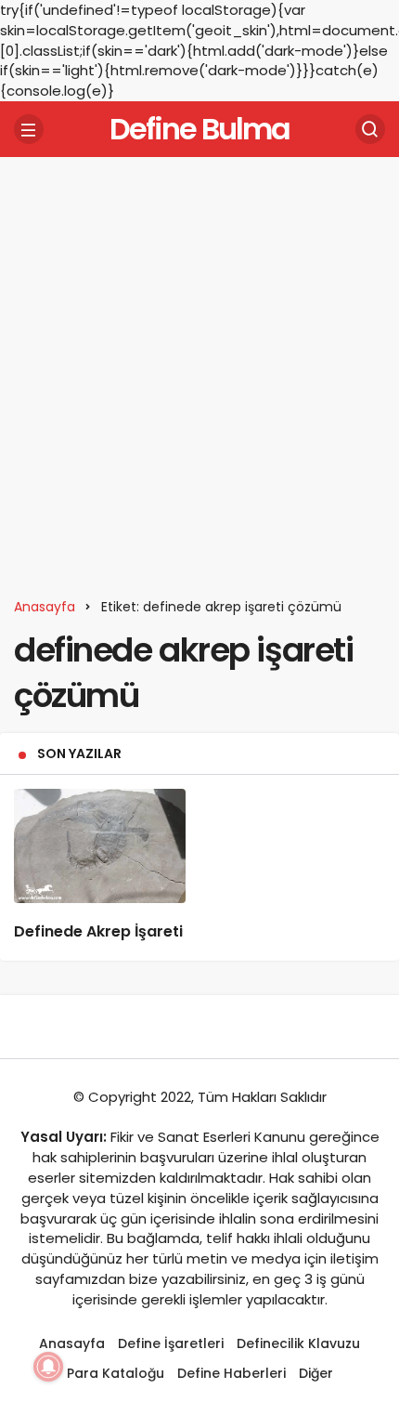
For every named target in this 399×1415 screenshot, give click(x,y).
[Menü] (29, 129)
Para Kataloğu (115, 1373)
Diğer (316, 1373)
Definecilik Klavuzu (298, 1343)
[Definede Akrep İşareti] (100, 846)
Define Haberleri (231, 1373)
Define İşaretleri (171, 1343)
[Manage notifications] (48, 1367)
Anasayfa (72, 1343)
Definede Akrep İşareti (98, 931)
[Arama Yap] (370, 129)
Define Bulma (199, 129)
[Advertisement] (199, 370)
